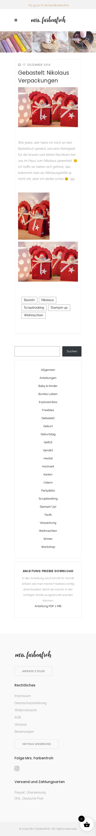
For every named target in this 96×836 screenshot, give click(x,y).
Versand (21, 724)
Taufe (48, 514)
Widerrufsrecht (26, 710)
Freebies (48, 410)
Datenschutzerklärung (31, 703)
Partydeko (48, 490)
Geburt (48, 426)
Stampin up (59, 307)
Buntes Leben (48, 394)
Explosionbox (48, 402)
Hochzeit (48, 466)
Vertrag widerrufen (36, 744)
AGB (18, 717)
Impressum (23, 696)
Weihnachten (33, 315)
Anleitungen (48, 378)
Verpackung (48, 522)
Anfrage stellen (33, 671)
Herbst (48, 458)
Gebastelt (48, 418)
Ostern (48, 482)
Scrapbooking (34, 307)
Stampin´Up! (48, 506)
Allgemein (48, 370)
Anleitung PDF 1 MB (48, 606)
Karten (48, 474)
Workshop (48, 547)
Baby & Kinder (48, 386)
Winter (48, 538)
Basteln (29, 300)
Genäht (48, 450)
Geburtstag (48, 434)
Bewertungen (24, 731)
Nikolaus (47, 300)
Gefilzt (48, 442)
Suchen (72, 351)
